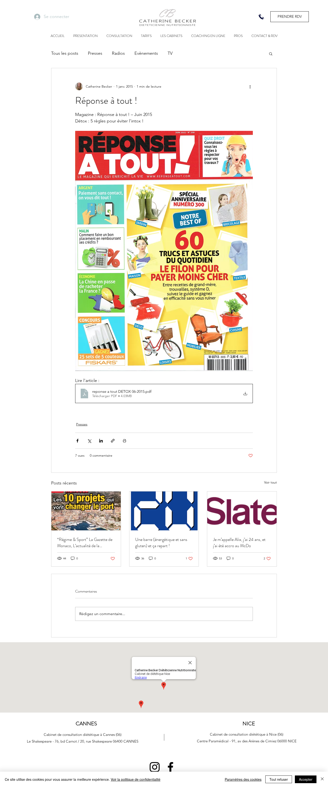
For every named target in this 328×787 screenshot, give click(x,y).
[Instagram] (154, 767)
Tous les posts (64, 53)
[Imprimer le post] (124, 440)
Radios (118, 53)
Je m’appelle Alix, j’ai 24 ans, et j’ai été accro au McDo (239, 542)
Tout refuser (278, 779)
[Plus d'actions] (250, 86)
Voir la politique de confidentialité (135, 779)
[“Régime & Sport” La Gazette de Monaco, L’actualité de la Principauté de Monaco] (86, 510)
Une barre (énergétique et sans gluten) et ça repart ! (161, 542)
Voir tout (270, 482)
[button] (270, 53)
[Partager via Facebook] (77, 440)
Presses (95, 53)
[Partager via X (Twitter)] (89, 440)
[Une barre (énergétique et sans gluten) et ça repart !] (164, 510)
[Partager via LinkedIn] (101, 440)
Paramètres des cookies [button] (243, 779)
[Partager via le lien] (112, 440)
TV (170, 53)
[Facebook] (170, 767)
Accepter (305, 779)
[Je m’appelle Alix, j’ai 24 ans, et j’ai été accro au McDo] (242, 510)
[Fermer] (322, 779)
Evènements (146, 53)
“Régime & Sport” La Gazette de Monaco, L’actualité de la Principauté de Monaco (84, 542)
